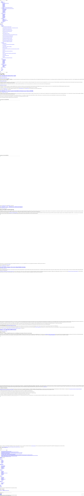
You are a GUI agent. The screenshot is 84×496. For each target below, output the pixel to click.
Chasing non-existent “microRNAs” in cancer (6, 456)
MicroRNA (4, 11)
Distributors (2, 461)
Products (2, 2)
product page (5, 88)
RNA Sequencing (4, 9)
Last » (7, 447)
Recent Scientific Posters (5, 20)
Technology (2, 25)
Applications (2, 42)
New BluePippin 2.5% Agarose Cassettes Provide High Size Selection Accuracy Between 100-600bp (16, 90)
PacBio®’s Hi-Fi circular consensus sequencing (50, 334)
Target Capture (4, 10)
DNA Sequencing (3, 465)
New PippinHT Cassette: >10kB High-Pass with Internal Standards (11, 206)
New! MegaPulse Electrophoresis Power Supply (8, 75)
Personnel (2, 460)
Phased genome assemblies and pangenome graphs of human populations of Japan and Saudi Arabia (11, 453)
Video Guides (4, 59)
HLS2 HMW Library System (6, 3)
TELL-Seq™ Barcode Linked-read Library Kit (7, 7)
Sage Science (1, 24)
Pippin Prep (4, 14)
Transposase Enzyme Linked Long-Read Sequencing (8, 8)
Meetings (4, 21)
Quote (2, 68)
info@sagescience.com (21, 88)
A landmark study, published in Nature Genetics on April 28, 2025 (7, 271)
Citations (3, 19)
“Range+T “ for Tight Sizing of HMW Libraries (8, 329)
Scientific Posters (4, 65)
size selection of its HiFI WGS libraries (13, 212)
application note (45, 386)
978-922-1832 (1, 490)
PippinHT (4, 15)
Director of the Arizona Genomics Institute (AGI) (73, 271)
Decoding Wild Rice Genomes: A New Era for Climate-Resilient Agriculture (13, 267)
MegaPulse (4, 5)
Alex (7, 92)
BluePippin (4, 4)
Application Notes (4, 64)
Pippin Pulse (4, 17)
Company (2, 69)
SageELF (4, 63)
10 (4, 447)
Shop (1, 70)
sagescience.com (27, 88)
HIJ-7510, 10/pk (8, 264)
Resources (2, 18)
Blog (1, 67)
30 (5, 447)
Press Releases (2, 482)
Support (2, 13)
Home (2, 1)
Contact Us (2, 22)
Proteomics (4, 12)
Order (1, 486)
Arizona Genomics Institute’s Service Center (11, 325)
